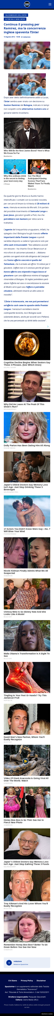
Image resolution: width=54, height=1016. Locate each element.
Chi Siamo (12, 980)
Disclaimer (41, 980)
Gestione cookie (47, 1014)
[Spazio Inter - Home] (27, 4)
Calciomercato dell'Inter (16, 15)
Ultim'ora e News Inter (15, 19)
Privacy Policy (27, 980)
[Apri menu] (50, 4)
